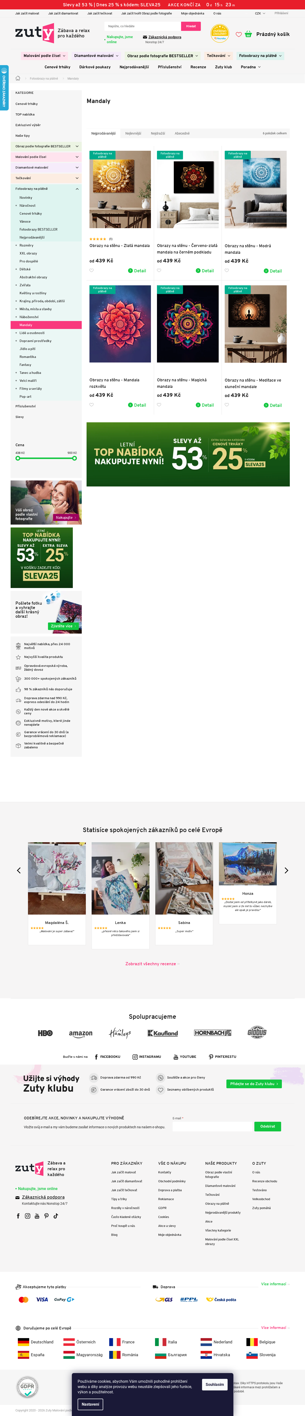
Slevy (19, 417)
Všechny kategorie (218, 1230)
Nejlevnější (133, 133)
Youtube (188, 1057)
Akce (208, 1221)
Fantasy (25, 365)
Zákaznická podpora (165, 37)
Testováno (259, 1190)
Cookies (163, 1217)
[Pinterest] (46, 1216)
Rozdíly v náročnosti (125, 1208)
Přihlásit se (267, 1126)
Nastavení (90, 1404)
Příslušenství (25, 406)
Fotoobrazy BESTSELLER (38, 229)
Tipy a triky (119, 1199)
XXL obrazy (28, 253)
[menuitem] (44, 56)
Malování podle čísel (30, 157)
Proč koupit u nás (123, 1226)
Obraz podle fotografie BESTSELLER (42, 146)
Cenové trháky (26, 104)
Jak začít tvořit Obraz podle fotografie (146, 13)
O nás (217, 13)
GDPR (162, 1208)
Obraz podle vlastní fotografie (218, 1174)
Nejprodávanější (32, 237)
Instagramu (150, 1057)
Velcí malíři (28, 380)
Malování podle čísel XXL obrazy (222, 1241)
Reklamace (166, 1199)
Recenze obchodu (264, 1181)
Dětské (25, 269)
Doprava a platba (170, 1190)
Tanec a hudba (30, 372)
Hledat (191, 26)
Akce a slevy (167, 1226)
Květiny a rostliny (33, 293)
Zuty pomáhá (261, 1208)
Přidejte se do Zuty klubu (252, 1083)
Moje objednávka (192, 13)
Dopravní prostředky (36, 341)
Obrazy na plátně (217, 1204)
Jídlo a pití (27, 349)
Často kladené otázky (126, 1217)
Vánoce (25, 221)
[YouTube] (37, 1216)
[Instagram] (27, 1216)
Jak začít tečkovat (99, 13)
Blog (114, 1235)
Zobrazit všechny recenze (150, 963)
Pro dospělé (29, 261)
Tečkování (23, 178)
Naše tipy (22, 136)
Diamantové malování (31, 168)
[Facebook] (18, 1216)
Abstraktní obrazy (33, 277)
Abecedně (182, 133)
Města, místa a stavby (36, 309)
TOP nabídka (24, 114)
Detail (140, 271)
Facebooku (110, 1057)
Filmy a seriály (31, 388)
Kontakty (164, 1172)
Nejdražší (158, 133)
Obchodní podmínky (172, 1181)
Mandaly (26, 325)
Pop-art (25, 396)
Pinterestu (225, 1057)
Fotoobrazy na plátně (31, 189)
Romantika (28, 357)
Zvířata (25, 285)
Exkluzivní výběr (28, 125)
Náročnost (27, 205)
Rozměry (27, 245)
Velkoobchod (261, 1199)
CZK (258, 13)
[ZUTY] (45, 1168)
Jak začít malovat (27, 13)
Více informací (273, 1283)
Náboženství (29, 317)
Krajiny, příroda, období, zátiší (42, 301)
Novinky (26, 197)
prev (20, 870)
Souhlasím (215, 1384)
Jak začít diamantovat (63, 13)
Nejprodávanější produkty (223, 1213)
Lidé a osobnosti (32, 333)
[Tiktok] (56, 1216)
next (285, 870)
